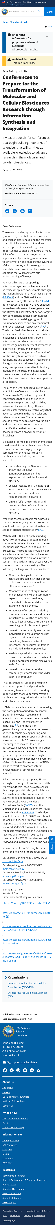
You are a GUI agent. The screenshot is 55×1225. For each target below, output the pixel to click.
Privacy (47, 1211)
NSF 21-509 (28, 812)
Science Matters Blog (13, 1127)
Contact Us (7, 1105)
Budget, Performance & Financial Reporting (24, 1180)
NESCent (8, 297)
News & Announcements (15, 1118)
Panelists (7, 1162)
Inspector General (33, 1211)
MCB (40, 529)
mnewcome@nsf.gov (14, 883)
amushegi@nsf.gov (13, 876)
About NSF (7, 1087)
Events (5, 1123)
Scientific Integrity (11, 1198)
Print (50, 26)
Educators (7, 1158)
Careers (6, 1092)
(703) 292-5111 (10, 1054)
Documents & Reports (13, 1175)
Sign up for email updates (22, 1062)
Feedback (52, 848)
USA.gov (27, 1215)
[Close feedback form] (52, 839)
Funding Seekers (10, 1140)
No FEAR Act (15, 1215)
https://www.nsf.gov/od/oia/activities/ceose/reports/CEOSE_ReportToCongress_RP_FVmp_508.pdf (27, 957)
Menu (50, 11)
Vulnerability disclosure (12, 1211)
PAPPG (29, 805)
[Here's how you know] (27, 3)
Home (5, 22)
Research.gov (9, 1202)
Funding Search (19, 22)
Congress (7, 1149)
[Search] (39, 11)
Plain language (9, 1220)
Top (49, 1003)
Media (5, 1153)
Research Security (11, 1193)
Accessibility (39, 1215)
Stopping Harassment (13, 1189)
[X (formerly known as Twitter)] (11, 1070)
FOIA (5, 1215)
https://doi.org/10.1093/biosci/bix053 (25, 903)
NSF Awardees (9, 1144)
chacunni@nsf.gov (12, 861)
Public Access (9, 1184)
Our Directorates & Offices (15, 1096)
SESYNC (45, 301)
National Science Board (14, 1101)
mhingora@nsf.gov (13, 868)
